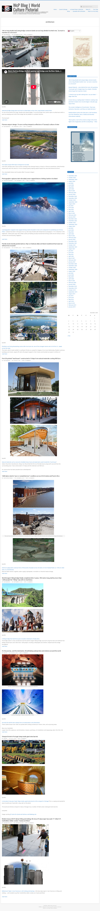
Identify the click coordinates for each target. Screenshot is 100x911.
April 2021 (71, 256)
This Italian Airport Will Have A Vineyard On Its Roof (15, 164)
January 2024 (72, 194)
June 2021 (71, 252)
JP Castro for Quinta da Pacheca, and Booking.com (23, 814)
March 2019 (72, 303)
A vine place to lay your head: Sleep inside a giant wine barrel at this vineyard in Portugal (25, 801)
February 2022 (72, 237)
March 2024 (72, 190)
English (72, 31)
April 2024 (71, 189)
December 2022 (73, 219)
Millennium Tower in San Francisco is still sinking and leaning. (18, 891)
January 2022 (72, 239)
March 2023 (72, 213)
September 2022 (73, 224)
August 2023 (72, 204)
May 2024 (71, 187)
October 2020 (72, 267)
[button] (70, 51)
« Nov (68, 336)
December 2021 (73, 241)
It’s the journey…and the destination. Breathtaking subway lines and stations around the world (31, 651)
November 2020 (73, 265)
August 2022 (72, 226)
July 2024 (71, 183)
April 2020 (71, 279)
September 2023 (73, 202)
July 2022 (71, 228)
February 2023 (72, 215)
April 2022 (71, 234)
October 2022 (72, 222)
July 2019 (71, 295)
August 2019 (72, 294)
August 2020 (72, 271)
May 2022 (71, 232)
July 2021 (71, 250)
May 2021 (71, 254)
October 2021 (72, 245)
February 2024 (72, 192)
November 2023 (73, 198)
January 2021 (72, 262)
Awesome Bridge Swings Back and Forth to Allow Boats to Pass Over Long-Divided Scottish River (27, 110)
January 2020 (72, 284)
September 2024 (73, 179)
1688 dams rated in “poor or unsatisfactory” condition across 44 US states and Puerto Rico (31, 476)
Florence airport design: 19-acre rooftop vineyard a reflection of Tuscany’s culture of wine (30, 124)
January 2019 (72, 307)
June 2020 (71, 275)
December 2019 (73, 286)
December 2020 (73, 264)
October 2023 (72, 200)
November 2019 (73, 288)
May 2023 (71, 209)
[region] (82, 149)
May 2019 (71, 299)
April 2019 (71, 301)
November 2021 (73, 243)
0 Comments (29, 34)
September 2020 (73, 269)
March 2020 (72, 280)
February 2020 (72, 282)
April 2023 (71, 211)
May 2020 (71, 277)
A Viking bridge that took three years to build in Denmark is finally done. (21, 639)
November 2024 (73, 175)
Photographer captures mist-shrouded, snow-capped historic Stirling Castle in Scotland (29, 178)
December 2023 (73, 196)
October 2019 (72, 290)
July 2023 (71, 205)
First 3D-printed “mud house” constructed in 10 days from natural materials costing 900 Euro (31, 358)
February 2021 (72, 260)
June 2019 (71, 297)
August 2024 (72, 181)
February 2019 (72, 305)
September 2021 (73, 247)
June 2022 (71, 230)
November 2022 (73, 220)
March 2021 (72, 258)
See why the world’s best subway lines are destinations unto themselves (21, 722)
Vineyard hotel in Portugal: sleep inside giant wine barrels (20, 736)
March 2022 (72, 235)
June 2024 (71, 185)
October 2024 (72, 177)
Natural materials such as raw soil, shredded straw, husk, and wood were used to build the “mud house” (29, 462)
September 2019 (73, 292)
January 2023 (72, 217)
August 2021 (72, 249)
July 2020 (71, 273)
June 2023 (71, 207)
